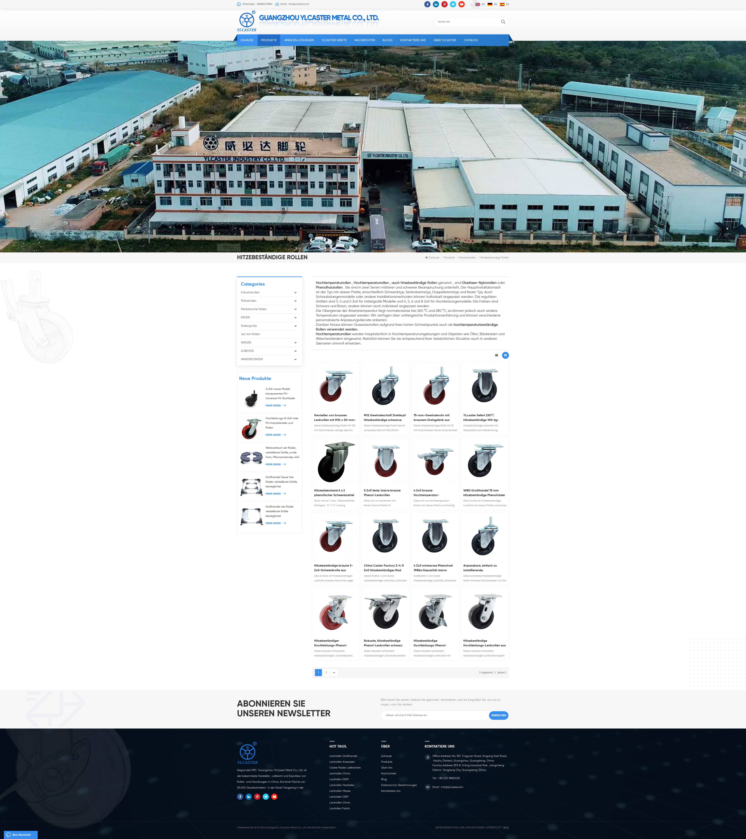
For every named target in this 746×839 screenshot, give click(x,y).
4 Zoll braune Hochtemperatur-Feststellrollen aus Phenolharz (435, 493)
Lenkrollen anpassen (342, 762)
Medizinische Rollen (254, 309)
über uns (386, 767)
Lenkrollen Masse (339, 791)
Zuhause (247, 40)
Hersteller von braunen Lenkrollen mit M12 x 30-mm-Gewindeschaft (335, 418)
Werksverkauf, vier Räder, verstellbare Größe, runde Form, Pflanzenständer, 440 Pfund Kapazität (282, 453)
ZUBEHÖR (247, 351)
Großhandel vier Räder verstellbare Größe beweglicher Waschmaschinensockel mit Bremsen (283, 511)
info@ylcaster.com (452, 787)
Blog (384, 779)
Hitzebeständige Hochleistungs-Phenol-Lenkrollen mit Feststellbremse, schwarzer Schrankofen (433, 643)
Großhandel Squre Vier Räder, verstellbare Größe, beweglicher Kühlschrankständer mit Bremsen (281, 482)
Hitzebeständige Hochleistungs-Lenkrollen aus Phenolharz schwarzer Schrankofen (484, 643)
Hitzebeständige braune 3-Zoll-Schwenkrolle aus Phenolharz (333, 568)
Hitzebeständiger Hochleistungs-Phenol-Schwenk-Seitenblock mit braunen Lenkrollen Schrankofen (332, 643)
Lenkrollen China (339, 773)
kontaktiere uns (413, 40)
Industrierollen (467, 257)
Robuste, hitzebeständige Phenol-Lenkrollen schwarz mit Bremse (383, 643)
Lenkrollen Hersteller (341, 785)
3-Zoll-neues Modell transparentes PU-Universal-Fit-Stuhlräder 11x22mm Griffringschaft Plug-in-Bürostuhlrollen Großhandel (280, 394)
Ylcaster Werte (334, 40)
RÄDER (245, 317)
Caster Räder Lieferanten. (345, 767)
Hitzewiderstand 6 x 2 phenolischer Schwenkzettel (334, 493)
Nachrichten (365, 40)
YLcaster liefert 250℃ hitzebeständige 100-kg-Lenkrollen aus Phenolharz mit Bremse (484, 418)
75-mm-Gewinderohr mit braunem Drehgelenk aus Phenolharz (432, 418)
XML (462, 827)
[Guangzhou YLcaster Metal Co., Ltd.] (247, 20)
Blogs (388, 40)
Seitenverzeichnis (446, 827)
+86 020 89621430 (449, 778)
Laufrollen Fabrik (339, 808)
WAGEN (246, 342)
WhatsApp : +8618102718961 (257, 4)
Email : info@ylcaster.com (295, 4)
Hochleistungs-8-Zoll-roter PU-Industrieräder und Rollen (282, 423)
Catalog (471, 40)
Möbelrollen (248, 300)
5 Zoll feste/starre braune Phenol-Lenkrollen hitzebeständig (382, 493)
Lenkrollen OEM (338, 797)
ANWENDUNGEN (252, 359)
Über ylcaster (445, 40)
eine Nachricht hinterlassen (22, 836)
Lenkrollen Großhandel (343, 756)
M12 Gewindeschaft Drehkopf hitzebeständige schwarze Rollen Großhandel (385, 418)
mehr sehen (273, 405)
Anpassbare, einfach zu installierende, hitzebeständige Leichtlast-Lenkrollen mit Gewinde (483, 568)
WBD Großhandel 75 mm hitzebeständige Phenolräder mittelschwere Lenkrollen (484, 493)
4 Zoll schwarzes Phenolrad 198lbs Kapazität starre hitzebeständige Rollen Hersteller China (433, 568)
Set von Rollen (250, 334)
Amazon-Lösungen (299, 40)
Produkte (269, 40)
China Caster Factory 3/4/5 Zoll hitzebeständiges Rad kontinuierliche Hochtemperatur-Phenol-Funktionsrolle (384, 568)
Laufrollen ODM (339, 779)
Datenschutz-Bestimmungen (399, 785)
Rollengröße (249, 325)
